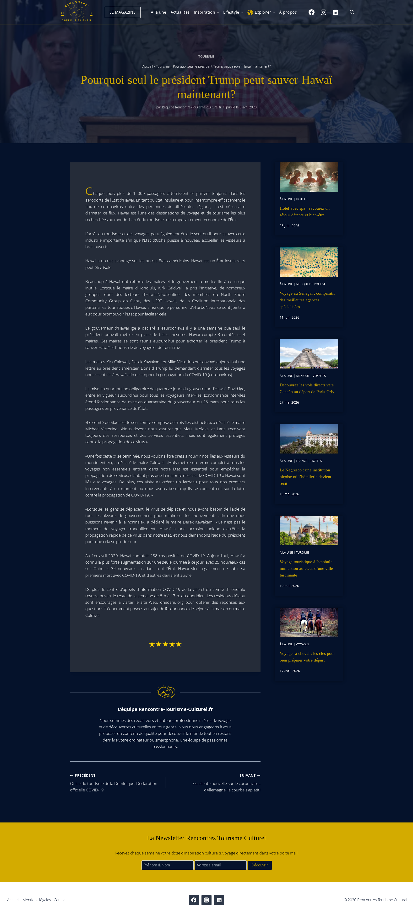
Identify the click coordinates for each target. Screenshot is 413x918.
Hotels (301, 199)
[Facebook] (311, 12)
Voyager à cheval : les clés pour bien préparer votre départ (307, 656)
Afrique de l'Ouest (310, 284)
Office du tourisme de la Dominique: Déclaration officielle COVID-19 (113, 783)
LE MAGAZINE (122, 12)
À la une (158, 12)
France (301, 461)
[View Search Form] (351, 12)
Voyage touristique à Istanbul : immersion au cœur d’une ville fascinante (306, 568)
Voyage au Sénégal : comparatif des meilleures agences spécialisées (307, 300)
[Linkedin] (335, 12)
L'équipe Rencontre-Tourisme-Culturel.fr (191, 107)
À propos (288, 12)
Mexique (303, 376)
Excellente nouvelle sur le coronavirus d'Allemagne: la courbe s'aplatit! (226, 783)
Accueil (147, 66)
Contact (60, 899)
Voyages (319, 376)
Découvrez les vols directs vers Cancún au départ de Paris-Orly (307, 388)
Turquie (302, 552)
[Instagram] (323, 12)
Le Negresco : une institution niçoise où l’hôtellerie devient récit (305, 477)
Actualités (180, 12)
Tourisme (206, 56)
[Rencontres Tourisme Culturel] (77, 12)
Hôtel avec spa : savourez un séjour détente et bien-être (305, 211)
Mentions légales (36, 899)
